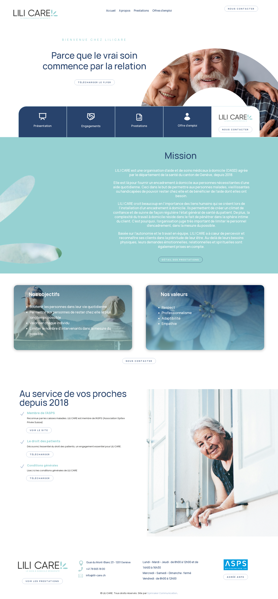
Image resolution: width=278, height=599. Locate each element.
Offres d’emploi (162, 11)
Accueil (111, 11)
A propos (124, 11)
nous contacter (241, 8)
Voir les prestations (42, 581)
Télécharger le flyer (94, 82)
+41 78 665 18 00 (95, 569)
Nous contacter (235, 129)
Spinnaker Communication (162, 593)
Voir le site (39, 430)
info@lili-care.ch (96, 575)
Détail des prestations (180, 259)
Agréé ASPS (235, 576)
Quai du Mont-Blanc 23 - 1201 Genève (108, 562)
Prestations (141, 11)
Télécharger (40, 454)
